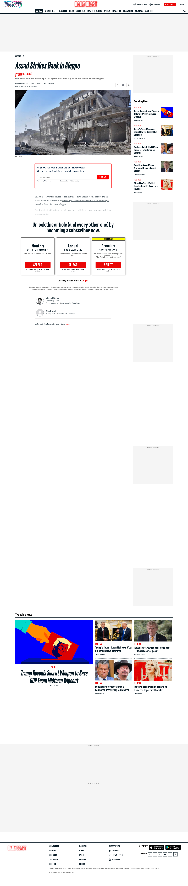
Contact (58, 869)
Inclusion (119, 869)
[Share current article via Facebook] (112, 85)
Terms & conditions (132, 869)
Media (71, 11)
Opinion (107, 11)
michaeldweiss (53, 303)
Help (83, 869)
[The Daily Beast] (86, 4)
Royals (89, 11)
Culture (82, 860)
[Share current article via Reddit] (128, 85)
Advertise (76, 869)
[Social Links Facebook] (150, 855)
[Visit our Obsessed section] (21, 4)
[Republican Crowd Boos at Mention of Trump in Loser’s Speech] (167, 172)
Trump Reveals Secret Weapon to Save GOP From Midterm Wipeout (54, 677)
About (51, 869)
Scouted (149, 11)
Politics (98, 11)
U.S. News (139, 11)
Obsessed (80, 11)
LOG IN (181, 4)
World (81, 855)
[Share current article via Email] (123, 85)
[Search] (184, 11)
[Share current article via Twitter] (117, 85)
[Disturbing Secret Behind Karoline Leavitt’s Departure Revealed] (167, 190)
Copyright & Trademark (150, 869)
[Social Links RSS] (170, 855)
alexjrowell (51, 314)
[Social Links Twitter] (155, 855)
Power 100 (116, 11)
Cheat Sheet (50, 11)
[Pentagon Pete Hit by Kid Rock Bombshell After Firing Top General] (167, 153)
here (68, 324)
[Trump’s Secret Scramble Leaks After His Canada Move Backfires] (167, 135)
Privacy (89, 869)
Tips (64, 869)
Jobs (69, 869)
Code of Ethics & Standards (104, 869)
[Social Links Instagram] (160, 855)
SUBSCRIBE (170, 4)
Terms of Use (64, 181)
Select (37, 265)
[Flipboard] (175, 855)
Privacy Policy (75, 181)
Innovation (128, 11)
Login (85, 281)
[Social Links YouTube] (165, 855)
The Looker (62, 11)
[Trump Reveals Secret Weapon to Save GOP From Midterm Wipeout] (167, 117)
